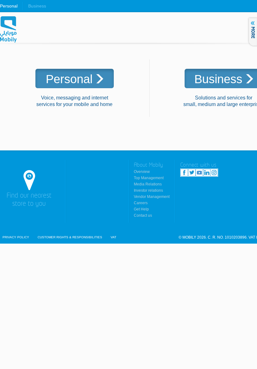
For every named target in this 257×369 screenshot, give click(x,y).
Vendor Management (152, 197)
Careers (141, 203)
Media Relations (148, 184)
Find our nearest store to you (29, 200)
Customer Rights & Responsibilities (70, 237)
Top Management (149, 178)
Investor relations (148, 190)
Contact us (143, 215)
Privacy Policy (16, 237)
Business (37, 5)
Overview (142, 171)
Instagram (214, 172)
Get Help (141, 209)
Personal (9, 5)
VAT (113, 237)
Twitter (192, 172)
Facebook (184, 172)
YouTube (199, 172)
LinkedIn (206, 172)
